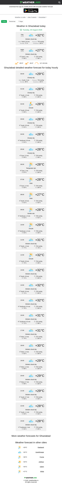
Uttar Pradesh (32, 17)
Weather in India (20, 17)
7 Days (20, 21)
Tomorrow (12, 21)
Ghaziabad (42, 17)
